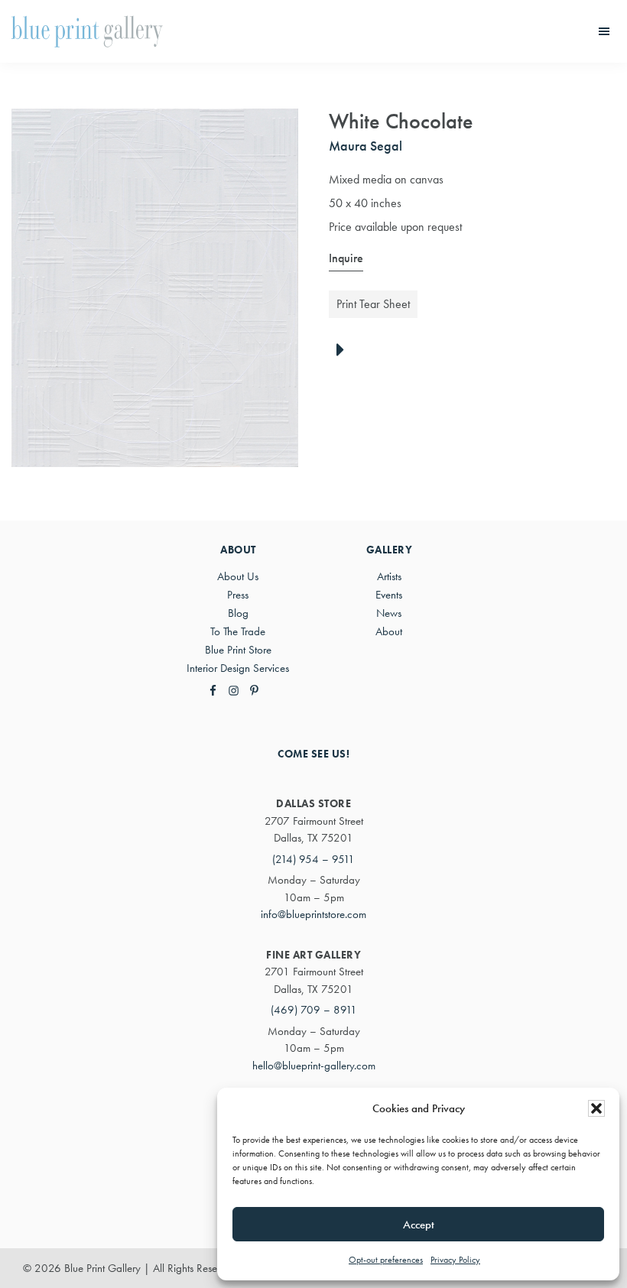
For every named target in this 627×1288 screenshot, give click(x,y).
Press (238, 594)
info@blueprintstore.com (313, 914)
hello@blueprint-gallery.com (313, 1065)
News (388, 613)
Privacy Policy (455, 1260)
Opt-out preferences (386, 1260)
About (388, 631)
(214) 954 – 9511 (313, 859)
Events (388, 594)
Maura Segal (365, 145)
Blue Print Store (238, 649)
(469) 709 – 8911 (314, 1009)
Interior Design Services (238, 668)
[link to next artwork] (344, 350)
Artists (389, 576)
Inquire (346, 258)
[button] (596, 1108)
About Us (237, 576)
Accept (418, 1224)
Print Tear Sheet (373, 304)
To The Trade (237, 631)
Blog (238, 613)
